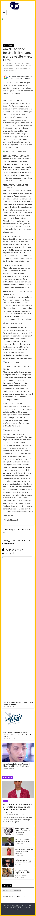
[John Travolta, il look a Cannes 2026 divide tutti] (8, 838)
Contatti (11, 896)
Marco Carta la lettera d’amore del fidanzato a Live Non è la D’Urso (17, 765)
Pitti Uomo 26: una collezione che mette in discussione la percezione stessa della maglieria (17, 808)
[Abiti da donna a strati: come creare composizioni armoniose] (8, 848)
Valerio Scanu (12, 70)
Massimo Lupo (20, 814)
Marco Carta (13, 68)
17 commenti (26, 63)
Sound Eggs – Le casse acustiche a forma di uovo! (16, 542)
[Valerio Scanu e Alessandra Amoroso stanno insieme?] (17, 557)
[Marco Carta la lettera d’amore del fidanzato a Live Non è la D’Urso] (18, 744)
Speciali (11, 45)
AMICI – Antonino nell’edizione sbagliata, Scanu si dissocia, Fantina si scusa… (17, 734)
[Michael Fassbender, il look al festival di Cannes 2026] (8, 859)
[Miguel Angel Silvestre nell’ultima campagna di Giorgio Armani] (8, 828)
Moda (5, 801)
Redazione (5, 896)
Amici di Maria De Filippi (21, 65)
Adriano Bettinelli (9, 65)
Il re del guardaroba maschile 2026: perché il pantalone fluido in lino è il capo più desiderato (23, 873)
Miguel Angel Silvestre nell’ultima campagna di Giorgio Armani (22, 830)
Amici (5, 45)
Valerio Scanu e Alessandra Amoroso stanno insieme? (18, 703)
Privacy (23, 896)
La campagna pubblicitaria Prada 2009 (16, 530)
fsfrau (19, 63)
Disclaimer (17, 896)
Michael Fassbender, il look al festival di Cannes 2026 (23, 861)
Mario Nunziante (21, 68)
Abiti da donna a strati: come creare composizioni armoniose (24, 851)
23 (15, 707)
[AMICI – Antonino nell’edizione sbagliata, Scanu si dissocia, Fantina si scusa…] (14, 712)
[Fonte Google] (18, 77)
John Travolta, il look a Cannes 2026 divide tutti (22, 840)
